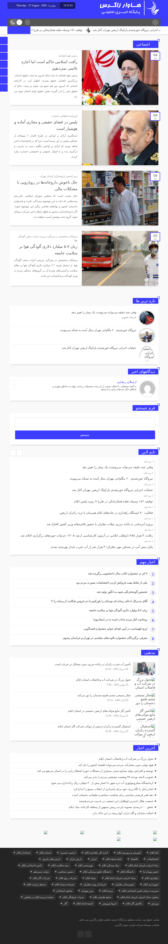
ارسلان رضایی (126, 382)
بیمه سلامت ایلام (60, 865)
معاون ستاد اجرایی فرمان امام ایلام (139, 897)
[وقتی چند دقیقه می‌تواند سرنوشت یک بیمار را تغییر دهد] (84, 318)
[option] (83, 466)
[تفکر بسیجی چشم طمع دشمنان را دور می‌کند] (84, 699)
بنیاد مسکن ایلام (110, 865)
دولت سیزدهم (41, 871)
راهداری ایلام (151, 878)
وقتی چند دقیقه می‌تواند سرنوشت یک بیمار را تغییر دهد (117, 467)
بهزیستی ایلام (85, 865)
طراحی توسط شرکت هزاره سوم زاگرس (137, 924)
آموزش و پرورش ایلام (129, 852)
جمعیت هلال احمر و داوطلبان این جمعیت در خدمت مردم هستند (116, 801)
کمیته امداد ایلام (84, 903)
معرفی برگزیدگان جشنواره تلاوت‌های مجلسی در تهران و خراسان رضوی (105, 637)
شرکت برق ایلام (67, 878)
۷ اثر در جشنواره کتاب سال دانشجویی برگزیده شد (117, 573)
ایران (93, 859)
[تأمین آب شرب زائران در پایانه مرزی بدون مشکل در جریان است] (84, 668)
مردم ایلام (107, 890)
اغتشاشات (152, 859)
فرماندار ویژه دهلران (94, 884)
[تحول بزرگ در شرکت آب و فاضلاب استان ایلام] (84, 684)
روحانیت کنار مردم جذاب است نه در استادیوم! (120, 619)
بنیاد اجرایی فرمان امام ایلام (143, 865)
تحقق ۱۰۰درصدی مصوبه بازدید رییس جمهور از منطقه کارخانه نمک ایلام (111, 807)
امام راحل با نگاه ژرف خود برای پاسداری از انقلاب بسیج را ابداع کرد (113, 789)
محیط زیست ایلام (36, 884)
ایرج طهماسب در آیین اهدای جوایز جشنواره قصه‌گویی (115, 628)
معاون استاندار (64, 890)
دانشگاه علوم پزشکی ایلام (97, 871)
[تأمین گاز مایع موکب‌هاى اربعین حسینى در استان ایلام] (84, 715)
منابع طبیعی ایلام (102, 897)
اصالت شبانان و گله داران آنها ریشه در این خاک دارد (122, 813)
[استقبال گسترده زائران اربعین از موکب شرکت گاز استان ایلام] (84, 730)
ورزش (154, 903)
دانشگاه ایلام (127, 871)
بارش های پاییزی (51, 859)
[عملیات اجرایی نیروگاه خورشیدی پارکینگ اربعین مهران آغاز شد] (84, 353)
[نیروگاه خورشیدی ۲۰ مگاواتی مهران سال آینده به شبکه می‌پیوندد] (84, 335)
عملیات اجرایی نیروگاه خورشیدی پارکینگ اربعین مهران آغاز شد (112, 490)
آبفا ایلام (154, 852)
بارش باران (76, 859)
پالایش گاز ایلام (134, 903)
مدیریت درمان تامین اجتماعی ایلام (140, 890)
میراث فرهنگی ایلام (73, 897)
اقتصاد (134, 859)
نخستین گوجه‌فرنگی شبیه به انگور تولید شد (122, 591)
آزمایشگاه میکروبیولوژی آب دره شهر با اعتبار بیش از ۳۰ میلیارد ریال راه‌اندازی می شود (102, 783)
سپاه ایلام (91, 878)
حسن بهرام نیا (150, 871)
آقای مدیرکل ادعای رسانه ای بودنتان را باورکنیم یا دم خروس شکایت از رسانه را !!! (98, 601)
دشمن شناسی (66, 871)
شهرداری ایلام (150, 884)
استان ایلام (45, 852)
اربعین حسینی (67, 852)
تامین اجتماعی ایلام (31, 865)
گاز (65, 903)
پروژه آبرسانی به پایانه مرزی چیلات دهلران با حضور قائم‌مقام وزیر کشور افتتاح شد (100, 524)
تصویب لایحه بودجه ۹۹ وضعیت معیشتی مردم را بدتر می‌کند (118, 777)
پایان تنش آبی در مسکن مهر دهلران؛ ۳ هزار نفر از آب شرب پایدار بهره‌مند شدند (102, 547)
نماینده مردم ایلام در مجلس (38, 897)
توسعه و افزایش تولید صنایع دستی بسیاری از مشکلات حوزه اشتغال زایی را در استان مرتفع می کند (95, 770)
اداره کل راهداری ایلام (96, 852)
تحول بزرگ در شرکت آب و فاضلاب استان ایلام (126, 758)
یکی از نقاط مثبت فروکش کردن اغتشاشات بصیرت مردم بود (111, 582)
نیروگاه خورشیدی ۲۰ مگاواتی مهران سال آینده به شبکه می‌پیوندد (111, 478)
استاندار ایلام (23, 852)
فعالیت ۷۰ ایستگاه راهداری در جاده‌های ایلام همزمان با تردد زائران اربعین (106, 512)
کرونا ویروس (109, 903)
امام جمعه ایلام (113, 859)
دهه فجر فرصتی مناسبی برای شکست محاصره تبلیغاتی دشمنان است (112, 795)
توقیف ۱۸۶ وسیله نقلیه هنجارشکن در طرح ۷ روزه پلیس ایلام (63, 30)
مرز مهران (87, 890)
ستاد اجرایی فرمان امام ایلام (120, 878)
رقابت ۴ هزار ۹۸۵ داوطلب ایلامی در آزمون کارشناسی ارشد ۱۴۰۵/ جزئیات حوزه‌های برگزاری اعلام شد (87, 535)
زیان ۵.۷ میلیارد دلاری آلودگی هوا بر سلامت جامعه (118, 610)
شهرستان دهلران (124, 884)
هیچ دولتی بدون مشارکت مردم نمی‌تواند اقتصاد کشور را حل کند (115, 765)
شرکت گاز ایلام (41, 878)
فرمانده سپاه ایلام (64, 884)
